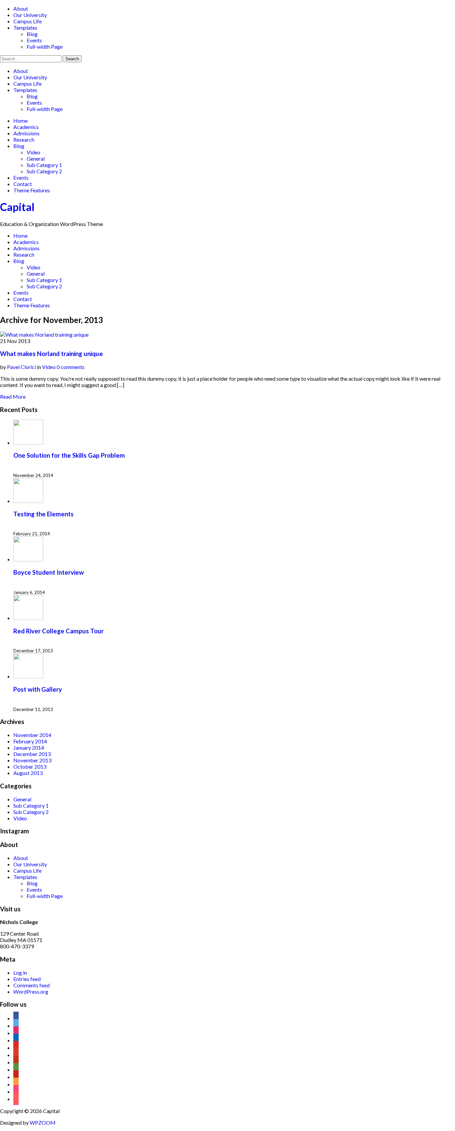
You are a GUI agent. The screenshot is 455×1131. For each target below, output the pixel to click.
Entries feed (27, 979)
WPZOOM (43, 1122)
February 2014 (30, 741)
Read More (13, 396)
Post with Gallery (37, 689)
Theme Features (31, 190)
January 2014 (28, 747)
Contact (22, 184)
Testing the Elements (43, 514)
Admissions (26, 133)
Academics (26, 127)
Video (33, 152)
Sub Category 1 (44, 165)
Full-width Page (45, 46)
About (20, 8)
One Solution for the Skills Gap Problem (69, 455)
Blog (32, 34)
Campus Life (27, 21)
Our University (30, 15)
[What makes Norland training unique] (44, 334)
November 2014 (32, 735)
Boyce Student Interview (48, 572)
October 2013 (29, 766)
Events (34, 40)
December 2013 (32, 754)
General (36, 158)
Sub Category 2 (44, 171)
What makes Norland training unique (51, 353)
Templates (25, 27)
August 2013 (28, 773)
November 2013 (32, 760)
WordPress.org (30, 991)
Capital (17, 206)
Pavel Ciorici (21, 367)
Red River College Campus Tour (58, 631)
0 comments (71, 367)
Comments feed (31, 985)
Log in (20, 972)
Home (20, 120)
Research (23, 139)
